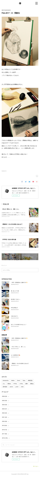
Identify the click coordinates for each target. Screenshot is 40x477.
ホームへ (35, 466)
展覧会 (32, 383)
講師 (26, 383)
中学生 (15, 383)
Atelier (13, 380)
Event (18, 380)
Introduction (6, 380)
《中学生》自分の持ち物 (9, 239)
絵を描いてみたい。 (16, 299)
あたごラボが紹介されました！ (19, 324)
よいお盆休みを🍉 (15, 355)
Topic (24, 380)
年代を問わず (14, 307)
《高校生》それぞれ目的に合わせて (12, 224)
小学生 (21, 383)
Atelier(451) (4, 171)
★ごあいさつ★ (15, 291)
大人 (4, 383)
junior (17, 386)
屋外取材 (5, 386)
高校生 (9, 383)
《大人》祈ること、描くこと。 (11, 209)
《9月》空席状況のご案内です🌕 (19, 282)
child (22, 386)
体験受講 (30, 380)
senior (11, 386)
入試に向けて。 (15, 316)
